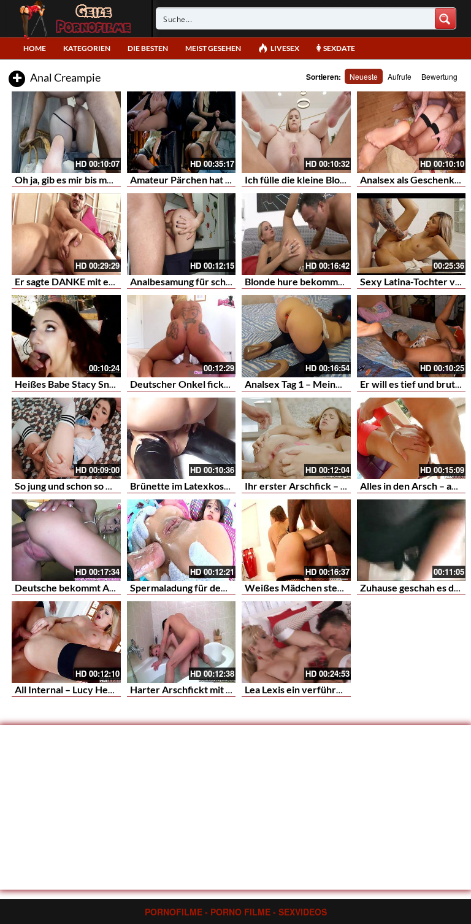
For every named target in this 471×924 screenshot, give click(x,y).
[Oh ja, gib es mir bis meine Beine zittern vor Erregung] (66, 132)
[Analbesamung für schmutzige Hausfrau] (181, 234)
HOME (34, 48)
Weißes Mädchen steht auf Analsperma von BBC (350, 587)
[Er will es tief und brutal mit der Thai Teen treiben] (411, 336)
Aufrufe (400, 76)
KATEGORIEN (86, 48)
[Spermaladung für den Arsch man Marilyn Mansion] (181, 540)
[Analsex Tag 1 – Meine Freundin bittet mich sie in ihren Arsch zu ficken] (296, 336)
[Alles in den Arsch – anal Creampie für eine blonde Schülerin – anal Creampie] (411, 438)
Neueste (364, 76)
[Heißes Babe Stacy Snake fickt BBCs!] (66, 336)
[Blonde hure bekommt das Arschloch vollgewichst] (296, 234)
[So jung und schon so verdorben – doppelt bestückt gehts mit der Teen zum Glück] (66, 438)
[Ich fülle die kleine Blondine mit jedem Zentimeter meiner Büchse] (296, 132)
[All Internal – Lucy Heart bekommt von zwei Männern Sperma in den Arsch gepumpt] (66, 642)
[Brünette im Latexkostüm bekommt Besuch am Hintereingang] (181, 438)
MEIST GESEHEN (213, 48)
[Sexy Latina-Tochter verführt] (411, 234)
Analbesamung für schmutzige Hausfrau (216, 281)
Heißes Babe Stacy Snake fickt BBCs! (95, 384)
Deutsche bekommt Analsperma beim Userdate (118, 587)
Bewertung (439, 76)
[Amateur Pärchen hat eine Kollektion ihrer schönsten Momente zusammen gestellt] (181, 132)
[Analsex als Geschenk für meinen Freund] (411, 132)
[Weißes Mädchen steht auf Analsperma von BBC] (296, 540)
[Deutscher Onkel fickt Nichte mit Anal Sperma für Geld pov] (181, 336)
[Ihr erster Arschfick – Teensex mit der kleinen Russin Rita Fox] (296, 438)
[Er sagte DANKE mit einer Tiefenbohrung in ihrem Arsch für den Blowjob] (66, 234)
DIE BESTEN (148, 48)
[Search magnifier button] (445, 18)
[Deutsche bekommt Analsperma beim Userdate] (66, 540)
